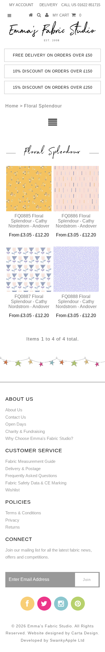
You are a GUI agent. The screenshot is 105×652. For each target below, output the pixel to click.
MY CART (67, 15)
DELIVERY (48, 5)
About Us (13, 409)
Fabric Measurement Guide (30, 461)
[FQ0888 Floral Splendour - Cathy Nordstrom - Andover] (76, 269)
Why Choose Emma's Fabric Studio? (39, 438)
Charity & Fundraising (25, 431)
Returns (12, 527)
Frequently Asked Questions (31, 475)
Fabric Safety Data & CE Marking (35, 482)
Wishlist (12, 489)
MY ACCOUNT (21, 5)
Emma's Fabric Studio (49, 626)
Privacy (12, 520)
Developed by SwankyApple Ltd (53, 640)
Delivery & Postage (23, 468)
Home (11, 106)
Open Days (15, 424)
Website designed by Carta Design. (63, 633)
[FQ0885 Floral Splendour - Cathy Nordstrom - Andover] (29, 188)
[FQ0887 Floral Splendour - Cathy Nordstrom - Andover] (29, 269)
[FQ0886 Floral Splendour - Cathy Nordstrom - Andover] (76, 188)
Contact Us (15, 417)
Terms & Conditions (23, 512)
